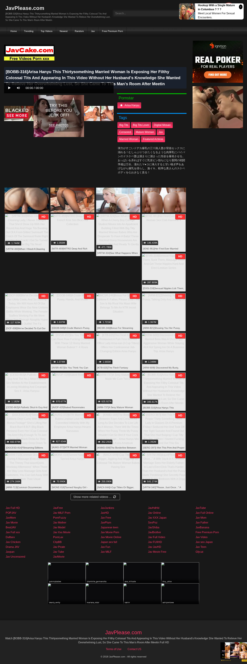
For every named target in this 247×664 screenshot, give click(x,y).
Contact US (134, 649)
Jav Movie (12, 522)
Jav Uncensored (15, 556)
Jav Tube (58, 551)
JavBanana (202, 527)
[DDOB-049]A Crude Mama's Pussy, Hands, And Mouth (71, 330)
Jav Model (59, 527)
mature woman (145, 132)
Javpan (10, 551)
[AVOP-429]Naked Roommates (68, 407)
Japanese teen (109, 527)
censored (125, 132)
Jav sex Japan (204, 542)
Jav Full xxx (13, 532)
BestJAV (11, 527)
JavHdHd (153, 507)
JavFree (58, 507)
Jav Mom (201, 517)
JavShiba (153, 527)
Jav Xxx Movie (61, 532)
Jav (93, 31)
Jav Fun (105, 546)
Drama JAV (12, 546)
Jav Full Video (156, 537)
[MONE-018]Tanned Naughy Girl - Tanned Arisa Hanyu (70, 489)
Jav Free (106, 517)
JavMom (11, 517)
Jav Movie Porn (110, 532)
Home (13, 31)
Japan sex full (109, 542)
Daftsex (10, 537)
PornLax (58, 537)
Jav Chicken (13, 542)
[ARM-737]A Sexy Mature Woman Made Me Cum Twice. (115, 409)
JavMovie (59, 556)
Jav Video (202, 537)
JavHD (105, 512)
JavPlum (106, 522)
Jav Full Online (205, 512)
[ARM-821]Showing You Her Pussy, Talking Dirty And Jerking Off (161, 330)
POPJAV (11, 512)
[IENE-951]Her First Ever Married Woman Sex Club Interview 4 (160, 250)
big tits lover (141, 125)
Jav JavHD (154, 546)
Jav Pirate (59, 546)
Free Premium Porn (112, 31)
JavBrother (154, 532)
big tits (123, 125)
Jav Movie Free (157, 551)
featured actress (153, 139)
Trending (28, 31)
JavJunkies (107, 507)
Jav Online (154, 512)
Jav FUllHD (155, 542)
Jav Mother (59, 522)
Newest (64, 31)
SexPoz (152, 522)
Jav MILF (106, 551)
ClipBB (57, 542)
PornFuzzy (59, 517)
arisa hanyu (131, 105)
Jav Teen (201, 546)
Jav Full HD (13, 507)
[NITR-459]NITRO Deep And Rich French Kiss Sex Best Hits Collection (71, 250)
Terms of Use (113, 649)
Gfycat (199, 551)
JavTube (201, 507)
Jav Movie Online (111, 537)
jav (161, 132)
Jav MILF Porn (61, 512)
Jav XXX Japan (157, 517)
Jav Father (202, 522)
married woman (128, 139)
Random (79, 31)
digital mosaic (162, 125)
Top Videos (46, 31)
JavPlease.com (24, 8)
